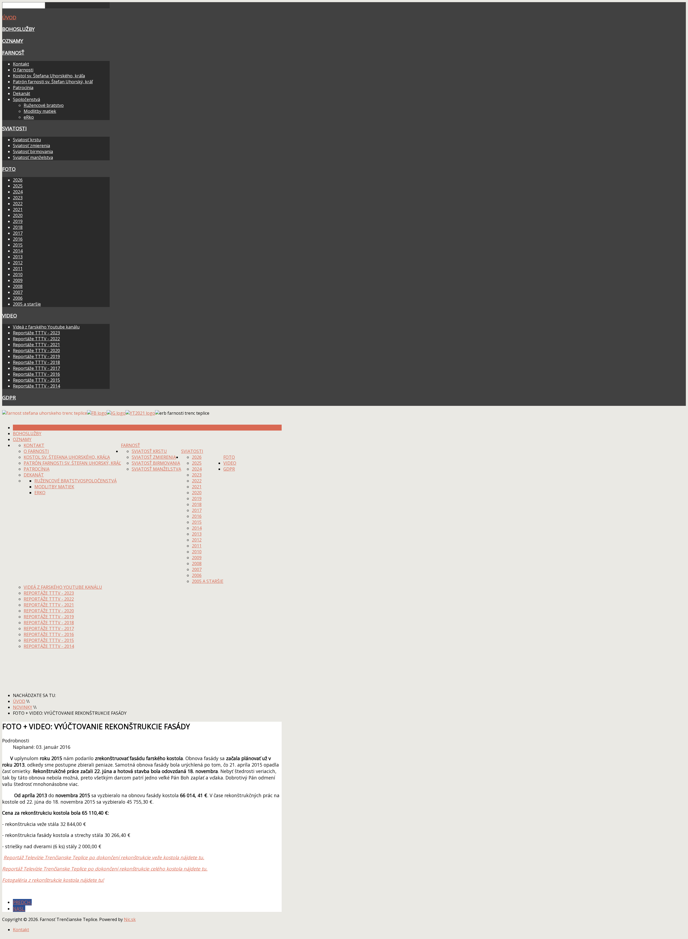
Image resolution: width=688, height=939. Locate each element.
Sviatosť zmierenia (31, 146)
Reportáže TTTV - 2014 (36, 386)
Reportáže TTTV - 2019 (36, 356)
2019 (18, 221)
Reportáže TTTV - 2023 (36, 333)
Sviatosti (14, 128)
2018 (18, 227)
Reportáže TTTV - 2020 (36, 350)
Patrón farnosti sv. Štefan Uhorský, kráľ (53, 82)
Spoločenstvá (26, 99)
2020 (18, 215)
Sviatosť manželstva (33, 157)
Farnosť (13, 52)
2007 (18, 292)
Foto (9, 168)
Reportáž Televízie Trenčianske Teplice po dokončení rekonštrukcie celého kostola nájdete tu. (104, 868)
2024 (18, 192)
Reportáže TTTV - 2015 (36, 380)
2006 (18, 298)
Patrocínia (23, 88)
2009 (18, 280)
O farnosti (23, 70)
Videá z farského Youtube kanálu (46, 327)
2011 (18, 269)
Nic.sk (130, 919)
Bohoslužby (18, 29)
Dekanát (21, 93)
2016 (18, 239)
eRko (29, 117)
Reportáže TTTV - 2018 (36, 362)
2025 (18, 186)
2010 (18, 274)
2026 (18, 180)
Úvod (9, 17)
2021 (18, 209)
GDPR (9, 397)
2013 (18, 257)
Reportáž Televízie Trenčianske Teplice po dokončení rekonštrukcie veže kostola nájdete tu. (103, 857)
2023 (18, 198)
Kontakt (21, 64)
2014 (18, 251)
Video (9, 315)
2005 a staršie (27, 304)
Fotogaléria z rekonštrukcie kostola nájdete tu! (53, 880)
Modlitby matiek (40, 111)
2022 (18, 204)
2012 (18, 263)
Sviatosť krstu (27, 140)
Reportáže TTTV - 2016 (36, 374)
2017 (18, 233)
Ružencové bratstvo (44, 105)
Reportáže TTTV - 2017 (36, 368)
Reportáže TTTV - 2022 (36, 339)
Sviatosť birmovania (33, 151)
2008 (18, 286)
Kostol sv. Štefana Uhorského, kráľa (49, 76)
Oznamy (12, 40)
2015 (18, 245)
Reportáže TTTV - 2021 (36, 345)
